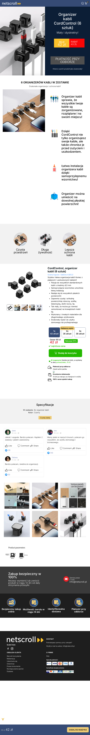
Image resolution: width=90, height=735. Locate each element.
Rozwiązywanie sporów (15, 669)
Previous (10, 285)
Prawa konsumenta (13, 666)
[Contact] (82, 3)
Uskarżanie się (12, 661)
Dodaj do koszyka (67, 353)
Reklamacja (11, 659)
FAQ (47, 656)
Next (39, 285)
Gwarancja (10, 664)
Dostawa (10, 671)
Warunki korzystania (14, 656)
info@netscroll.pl (75, 580)
